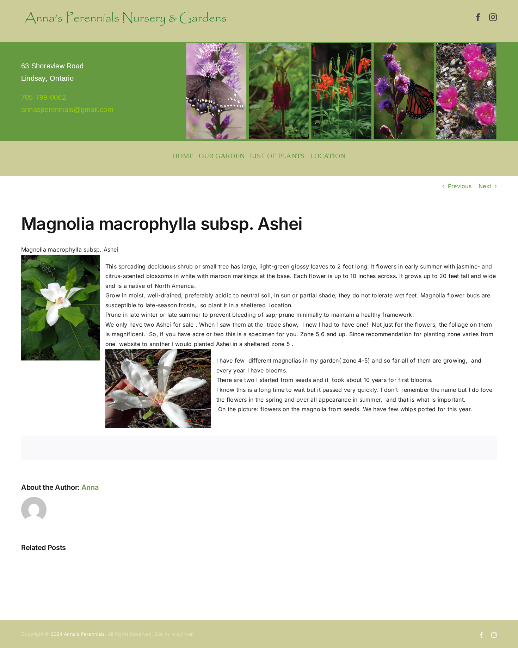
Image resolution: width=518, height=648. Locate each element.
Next (485, 186)
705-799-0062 (43, 97)
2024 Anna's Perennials (78, 634)
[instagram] (493, 17)
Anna (90, 487)
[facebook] (478, 17)
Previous (459, 186)
